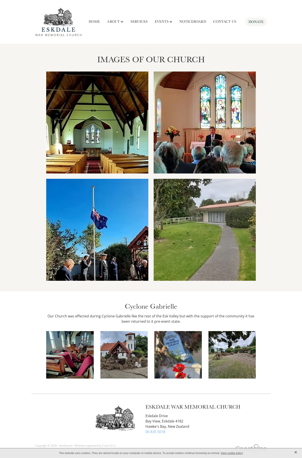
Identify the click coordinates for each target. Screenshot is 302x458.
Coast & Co (109, 445)
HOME (94, 21)
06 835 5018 (155, 431)
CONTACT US (224, 21)
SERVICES (139, 21)
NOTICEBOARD (192, 21)
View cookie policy (232, 453)
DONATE (256, 21)
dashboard (65, 445)
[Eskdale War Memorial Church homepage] (58, 21)
